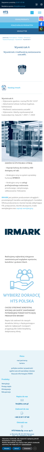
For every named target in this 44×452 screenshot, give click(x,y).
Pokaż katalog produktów (22, 25)
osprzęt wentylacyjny (24, 208)
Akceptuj (6, 448)
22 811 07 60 (20, 2)
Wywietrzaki (18, 39)
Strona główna (13, 37)
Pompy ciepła (6, 386)
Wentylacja (27, 37)
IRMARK (5, 197)
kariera (22, 363)
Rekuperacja (6, 392)
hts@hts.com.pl (22, 404)
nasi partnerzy (22, 360)
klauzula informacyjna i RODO (22, 374)
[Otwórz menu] (39, 13)
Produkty (20, 37)
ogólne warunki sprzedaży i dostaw (22, 371)
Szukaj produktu (22, 19)
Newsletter (22, 31)
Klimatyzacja (6, 389)
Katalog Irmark (14, 87)
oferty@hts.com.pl (19, 6)
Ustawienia (27, 448)
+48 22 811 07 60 (22, 417)
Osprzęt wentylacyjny (8, 39)
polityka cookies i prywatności (22, 368)
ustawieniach (26, 444)
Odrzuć (16, 448)
